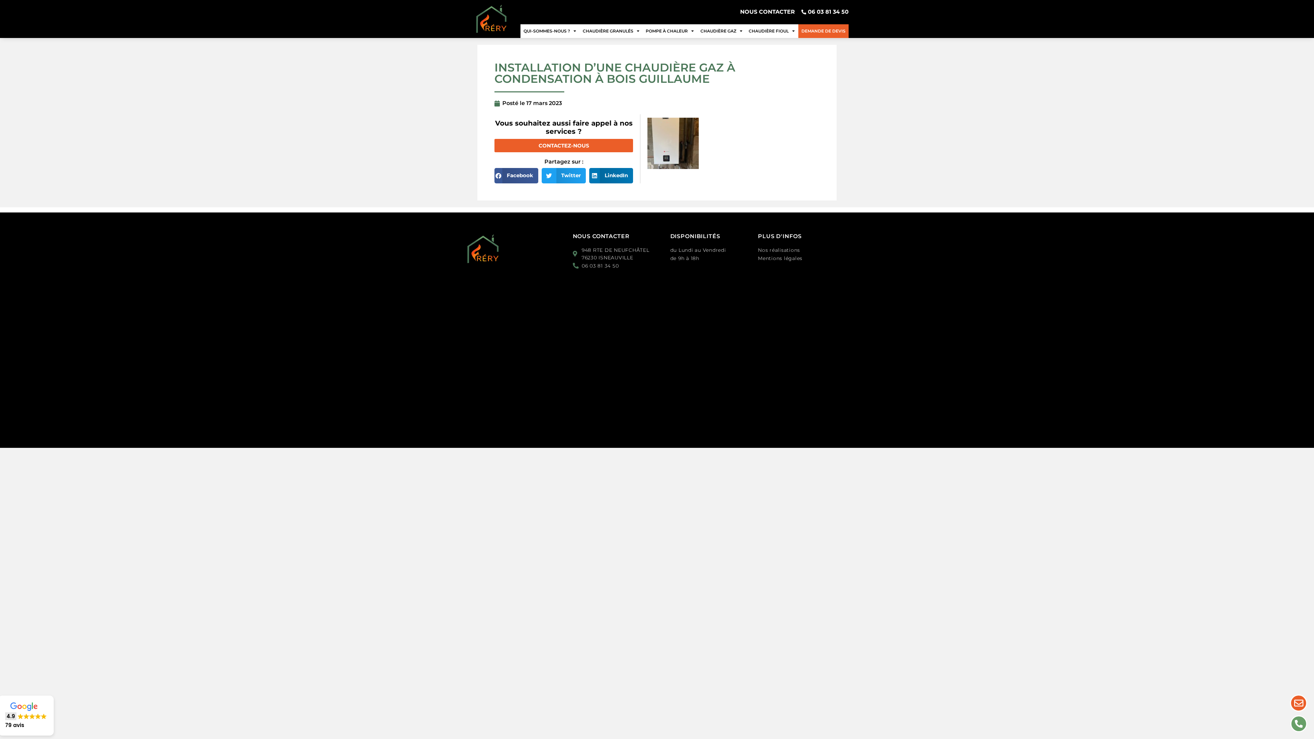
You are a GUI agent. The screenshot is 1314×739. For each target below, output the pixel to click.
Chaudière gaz (718, 31)
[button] (516, 175)
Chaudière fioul (769, 31)
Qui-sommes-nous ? (547, 31)
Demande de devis (823, 31)
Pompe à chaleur (667, 31)
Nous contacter (601, 236)
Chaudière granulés (608, 31)
